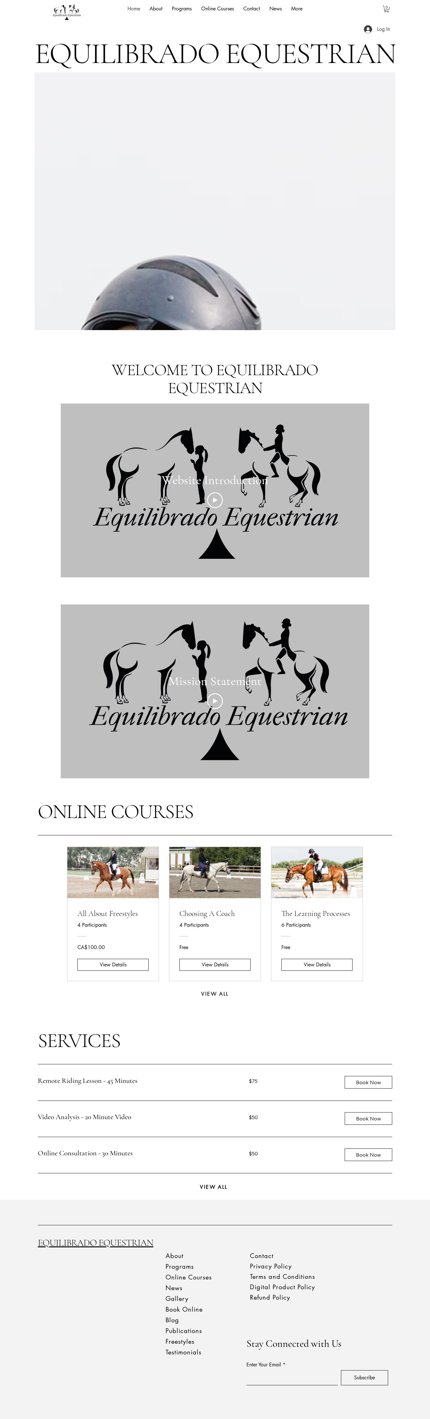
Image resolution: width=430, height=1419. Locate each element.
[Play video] (215, 500)
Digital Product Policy (282, 1287)
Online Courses (189, 1277)
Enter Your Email (263, 1364)
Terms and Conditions (282, 1277)
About (175, 1256)
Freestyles (180, 1341)
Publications (184, 1331)
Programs (180, 1266)
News (174, 1288)
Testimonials (183, 1352)
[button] (387, 9)
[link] (136, 1081)
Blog (172, 1320)
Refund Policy (270, 1297)
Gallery (177, 1299)
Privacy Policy (271, 1266)
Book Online (184, 1309)
